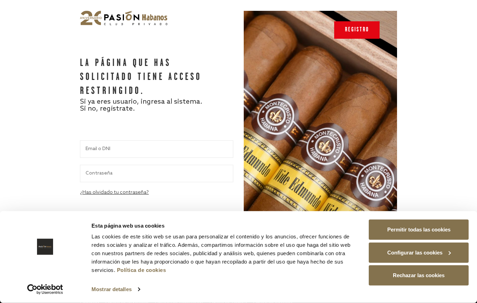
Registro (357, 30)
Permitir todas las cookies (418, 229)
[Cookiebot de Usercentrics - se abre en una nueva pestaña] (45, 289)
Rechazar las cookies (419, 275)
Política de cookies (141, 270)
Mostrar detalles (111, 289)
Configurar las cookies (414, 252)
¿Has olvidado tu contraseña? (114, 192)
